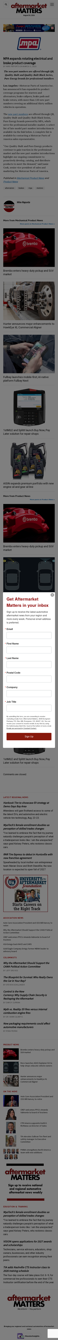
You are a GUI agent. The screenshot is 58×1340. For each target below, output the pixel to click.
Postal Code (13, 672)
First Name (13, 643)
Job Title (11, 702)
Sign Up (29, 736)
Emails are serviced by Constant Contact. (22, 728)
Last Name (13, 658)
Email (10, 629)
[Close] (52, 595)
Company (12, 687)
